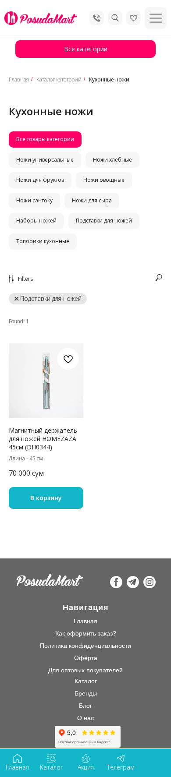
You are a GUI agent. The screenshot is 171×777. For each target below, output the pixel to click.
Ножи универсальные (45, 159)
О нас (85, 717)
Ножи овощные (104, 180)
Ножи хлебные (112, 159)
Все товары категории (45, 139)
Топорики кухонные (42, 241)
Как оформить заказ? (85, 633)
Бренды (86, 693)
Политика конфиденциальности (85, 645)
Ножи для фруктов (40, 180)
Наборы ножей (36, 220)
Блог (85, 705)
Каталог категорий (59, 79)
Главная (19, 79)
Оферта (85, 657)
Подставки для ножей (104, 220)
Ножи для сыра (92, 200)
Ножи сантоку (34, 200)
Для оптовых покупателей (85, 670)
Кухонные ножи (109, 79)
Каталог (86, 681)
